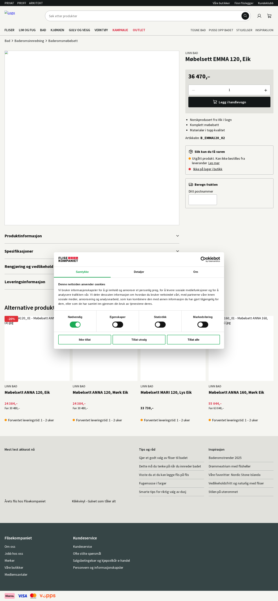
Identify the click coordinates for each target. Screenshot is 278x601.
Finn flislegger (244, 3)
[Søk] (245, 16)
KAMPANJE (120, 30)
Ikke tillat (85, 339)
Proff (21, 3)
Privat (9, 3)
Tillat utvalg (139, 339)
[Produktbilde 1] (92, 138)
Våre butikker (221, 3)
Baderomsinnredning (29, 41)
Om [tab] (195, 271)
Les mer (214, 163)
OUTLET (139, 30)
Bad (7, 41)
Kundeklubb (265, 3)
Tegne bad (198, 30)
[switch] (117, 325)
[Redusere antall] (193, 90)
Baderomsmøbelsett (63, 41)
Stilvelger (244, 30)
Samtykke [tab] (82, 271)
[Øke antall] (265, 90)
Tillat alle (193, 339)
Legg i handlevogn (232, 102)
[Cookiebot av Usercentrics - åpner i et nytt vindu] (203, 259)
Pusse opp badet (221, 30)
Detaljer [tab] (139, 271)
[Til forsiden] (22, 16)
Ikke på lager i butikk (207, 169)
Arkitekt (36, 3)
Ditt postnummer (201, 191)
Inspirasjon (264, 30)
